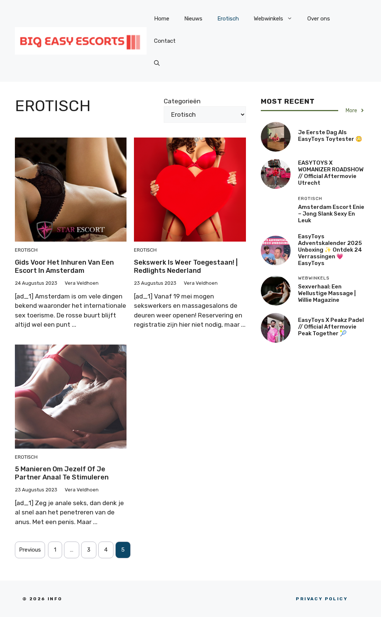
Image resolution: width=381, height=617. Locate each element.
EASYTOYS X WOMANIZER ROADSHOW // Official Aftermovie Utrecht (331, 172)
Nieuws (193, 18)
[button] (157, 63)
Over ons (318, 18)
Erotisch (228, 18)
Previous (30, 549)
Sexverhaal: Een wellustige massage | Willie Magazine (327, 293)
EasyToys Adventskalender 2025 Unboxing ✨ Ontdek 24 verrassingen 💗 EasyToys (330, 249)
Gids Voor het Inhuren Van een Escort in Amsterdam (64, 266)
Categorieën (182, 101)
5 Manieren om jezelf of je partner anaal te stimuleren (62, 473)
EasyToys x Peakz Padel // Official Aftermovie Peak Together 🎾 (331, 327)
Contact (165, 41)
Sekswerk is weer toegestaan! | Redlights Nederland (186, 266)
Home (161, 18)
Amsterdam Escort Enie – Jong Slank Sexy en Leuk (331, 214)
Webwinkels (268, 18)
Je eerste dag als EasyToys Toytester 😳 (330, 135)
